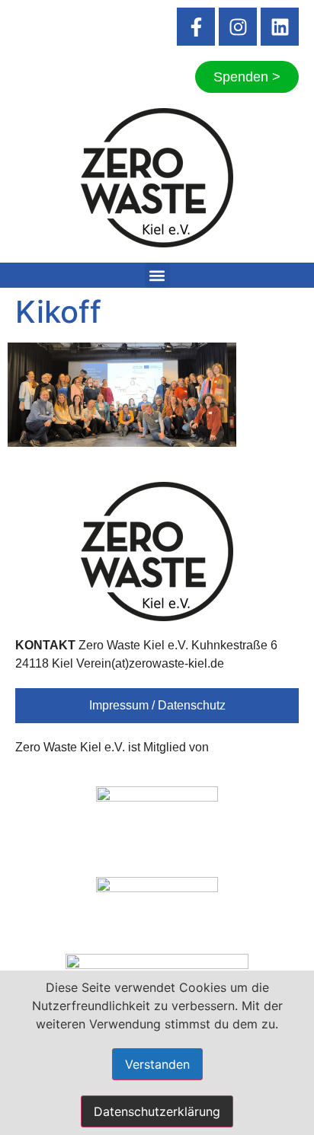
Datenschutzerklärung (157, 1111)
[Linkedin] (280, 27)
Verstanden (157, 1064)
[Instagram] (238, 27)
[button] (157, 275)
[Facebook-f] (196, 27)
